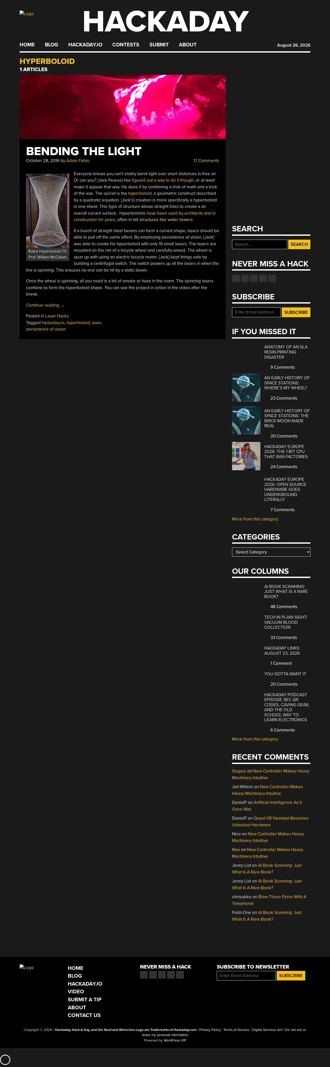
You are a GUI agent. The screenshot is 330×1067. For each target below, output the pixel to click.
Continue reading (45, 305)
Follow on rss (263, 278)
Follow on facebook (236, 278)
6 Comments (282, 730)
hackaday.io (53, 322)
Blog (51, 45)
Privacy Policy (210, 1030)
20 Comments (283, 436)
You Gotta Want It (285, 674)
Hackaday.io (85, 45)
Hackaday (165, 21)
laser (96, 322)
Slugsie (239, 771)
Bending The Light (84, 151)
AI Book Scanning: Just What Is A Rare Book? (286, 591)
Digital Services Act (267, 1030)
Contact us (272, 278)
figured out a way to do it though (163, 180)
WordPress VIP (175, 1040)
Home (27, 45)
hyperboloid (140, 193)
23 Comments (283, 398)
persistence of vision (46, 329)
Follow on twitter (245, 278)
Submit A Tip (85, 999)
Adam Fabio (77, 160)
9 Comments (282, 367)
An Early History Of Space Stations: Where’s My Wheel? (287, 383)
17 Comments (205, 160)
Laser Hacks (57, 316)
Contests (125, 45)
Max (236, 849)
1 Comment (280, 663)
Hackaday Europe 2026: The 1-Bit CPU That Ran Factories (286, 451)
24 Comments (283, 466)
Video (76, 991)
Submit (159, 45)
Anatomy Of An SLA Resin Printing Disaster (286, 352)
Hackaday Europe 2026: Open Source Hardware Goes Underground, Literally (285, 489)
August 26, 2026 (293, 45)
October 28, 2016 (43, 160)
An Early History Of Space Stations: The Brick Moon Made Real (287, 418)
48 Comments (283, 606)
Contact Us (84, 1015)
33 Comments (283, 637)
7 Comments (282, 510)
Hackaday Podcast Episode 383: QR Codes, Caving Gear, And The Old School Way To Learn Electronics (286, 707)
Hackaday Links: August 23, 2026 (282, 650)
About (188, 45)
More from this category (255, 519)
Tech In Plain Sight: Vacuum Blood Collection (286, 622)
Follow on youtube (254, 278)
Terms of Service (236, 1030)
